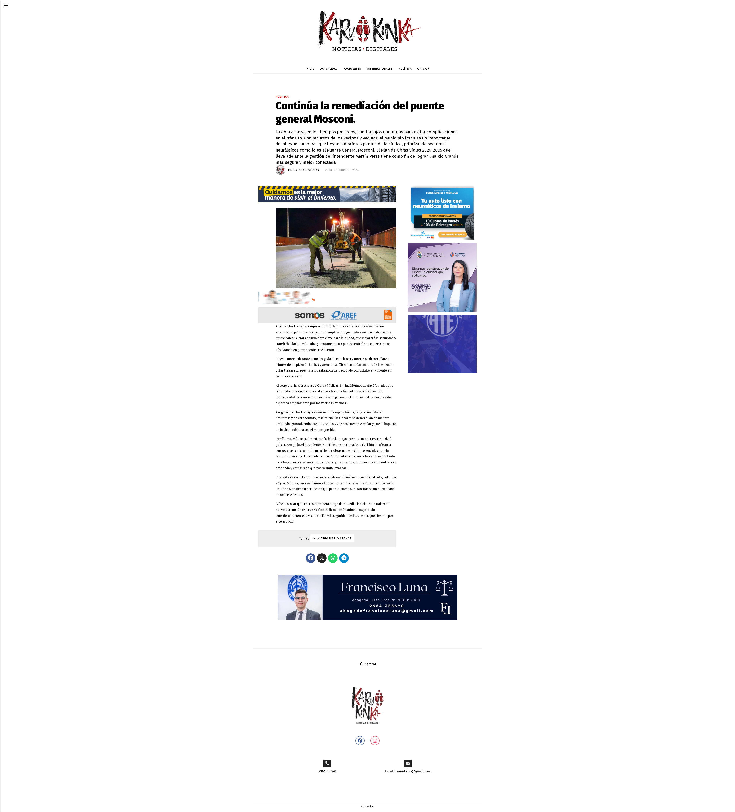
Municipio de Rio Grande (332, 538)
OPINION (423, 68)
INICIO (310, 68)
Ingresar (369, 664)
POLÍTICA (405, 68)
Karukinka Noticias (303, 170)
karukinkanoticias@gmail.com (408, 771)
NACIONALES (352, 68)
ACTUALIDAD (329, 68)
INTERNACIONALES (380, 68)
